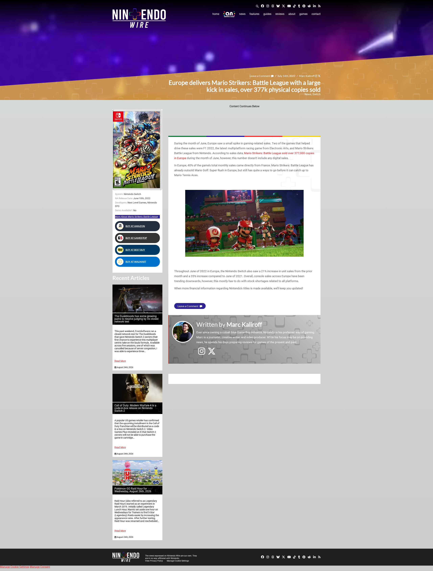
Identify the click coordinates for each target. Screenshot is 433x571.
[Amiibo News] (229, 14)
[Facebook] (262, 5)
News (242, 14)
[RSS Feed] (319, 5)
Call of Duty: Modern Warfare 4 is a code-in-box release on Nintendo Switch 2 (135, 408)
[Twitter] (283, 5)
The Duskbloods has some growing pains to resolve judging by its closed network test (136, 319)
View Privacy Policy (154, 561)
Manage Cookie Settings (178, 561)
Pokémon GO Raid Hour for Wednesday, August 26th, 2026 (133, 490)
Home (215, 14)
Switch (316, 94)
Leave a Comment (260, 75)
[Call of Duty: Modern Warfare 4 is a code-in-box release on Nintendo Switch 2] (137, 401)
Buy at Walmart (136, 261)
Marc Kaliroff (306, 75)
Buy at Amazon (135, 226)
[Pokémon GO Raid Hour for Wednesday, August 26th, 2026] (137, 484)
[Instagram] (267, 5)
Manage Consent (40, 566)
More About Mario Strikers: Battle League (136, 216)
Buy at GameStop (136, 237)
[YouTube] (289, 5)
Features (254, 14)
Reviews (279, 14)
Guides (267, 14)
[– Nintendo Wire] (139, 19)
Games (303, 14)
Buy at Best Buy (135, 249)
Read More (120, 361)
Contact (316, 14)
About (291, 14)
